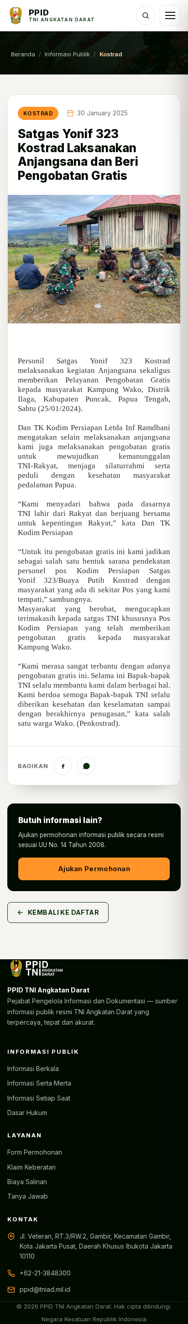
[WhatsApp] (86, 766)
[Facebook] (62, 766)
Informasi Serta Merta (39, 1083)
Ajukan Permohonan (94, 868)
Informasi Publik (67, 54)
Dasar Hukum (27, 1112)
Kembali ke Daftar (63, 912)
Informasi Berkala (33, 1068)
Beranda (23, 54)
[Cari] (145, 15)
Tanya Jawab (27, 1196)
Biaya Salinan (27, 1181)
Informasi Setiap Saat (38, 1098)
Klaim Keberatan (31, 1167)
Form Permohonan (34, 1152)
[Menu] (170, 15)
